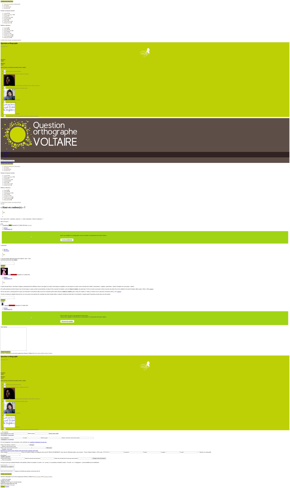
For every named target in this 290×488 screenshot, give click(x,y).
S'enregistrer (11, 435)
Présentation (6, 152)
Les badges (6, 5)
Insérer (2, 486)
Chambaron (7, 17)
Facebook (126, 452)
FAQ (5, 154)
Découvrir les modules (67, 321)
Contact (5, 155)
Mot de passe (31, 433)
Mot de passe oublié (53, 433)
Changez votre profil (33, 450)
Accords (30, 225)
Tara (6, 16)
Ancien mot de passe (5, 458)
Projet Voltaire (37, 353)
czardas (6, 18)
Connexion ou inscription (7, 162)
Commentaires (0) (8, 229)
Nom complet (4, 452)
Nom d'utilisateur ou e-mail (7, 433)
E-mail (25, 437)
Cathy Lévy (7, 22)
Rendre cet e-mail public (205, 452)
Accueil (2, 203)
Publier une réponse (5, 351)
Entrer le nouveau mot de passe (32, 458)
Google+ (163, 452)
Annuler (3, 267)
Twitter (145, 452)
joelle (6, 13)
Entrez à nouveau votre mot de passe (71, 437)
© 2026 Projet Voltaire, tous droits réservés (11, 40)
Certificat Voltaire (48, 353)
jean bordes (7, 21)
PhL (6, 20)
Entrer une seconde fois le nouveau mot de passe (66, 458)
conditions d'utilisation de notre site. (38, 442)
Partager (6, 228)
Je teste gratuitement (67, 239)
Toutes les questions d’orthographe (12, 4)
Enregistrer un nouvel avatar (7, 450)
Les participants (7, 6)
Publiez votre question (6, 474)
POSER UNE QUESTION (6, 1)
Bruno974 (7, 37)
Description (3, 455)
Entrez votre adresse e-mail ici (8, 444)
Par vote (6, 249)
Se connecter (11, 439)
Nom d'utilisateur (5, 437)
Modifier (3, 265)
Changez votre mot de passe (21, 450)
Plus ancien (6, 250)
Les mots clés (7, 8)
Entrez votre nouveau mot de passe (9, 447)
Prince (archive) (8, 14)
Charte (5, 156)
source (151, 289)
